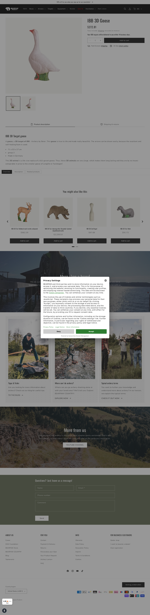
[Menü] (11, 600)
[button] (4, 610)
